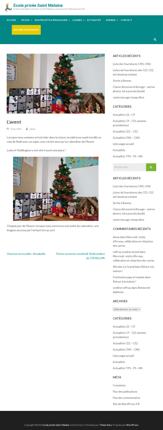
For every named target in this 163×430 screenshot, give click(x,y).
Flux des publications (125, 391)
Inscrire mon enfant (26, 29)
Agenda (111, 20)
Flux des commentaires (126, 397)
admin (32, 129)
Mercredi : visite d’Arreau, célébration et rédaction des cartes (133, 241)
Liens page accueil (123, 144)
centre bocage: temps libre (128, 97)
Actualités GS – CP (124, 114)
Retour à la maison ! (124, 281)
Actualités (94, 20)
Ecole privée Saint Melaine (38, 5)
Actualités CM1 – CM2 (126, 137)
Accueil (11, 20)
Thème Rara (105, 425)
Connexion (119, 385)
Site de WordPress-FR (126, 404)
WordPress (132, 425)
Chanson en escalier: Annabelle (26, 253)
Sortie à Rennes (122, 80)
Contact (126, 20)
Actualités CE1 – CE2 (125, 131)
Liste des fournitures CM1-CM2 (132, 64)
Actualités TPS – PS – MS (127, 156)
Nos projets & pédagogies (51, 20)
